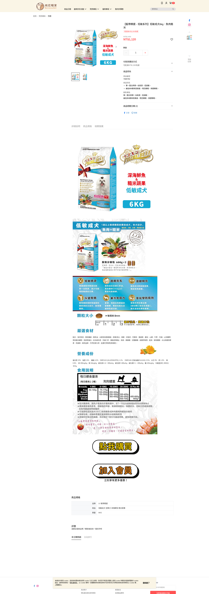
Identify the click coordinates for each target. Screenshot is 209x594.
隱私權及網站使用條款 (88, 593)
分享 (127, 113)
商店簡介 (84, 590)
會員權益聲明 (119, 593)
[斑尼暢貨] (46, 6)
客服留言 (118, 590)
